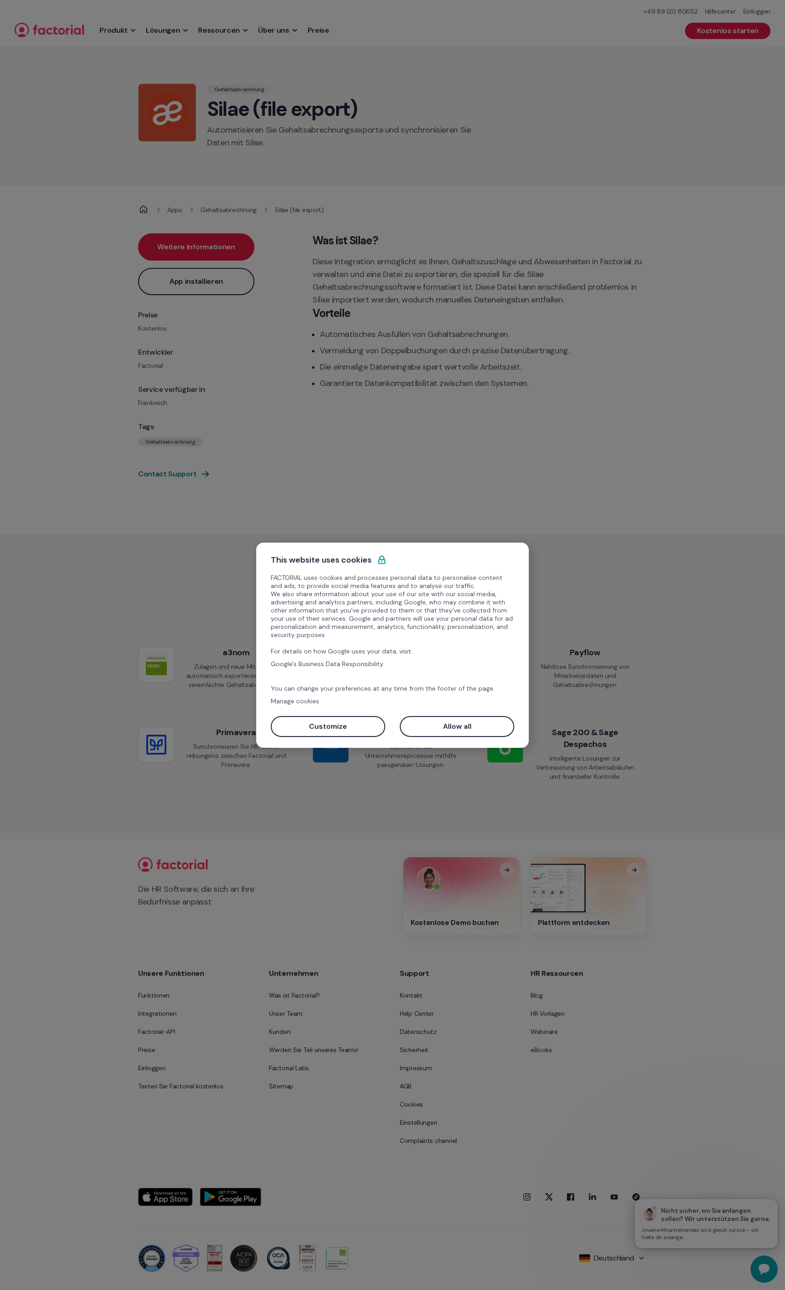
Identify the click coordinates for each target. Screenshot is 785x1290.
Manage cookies (295, 701)
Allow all (457, 726)
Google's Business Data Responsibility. (327, 664)
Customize (328, 726)
